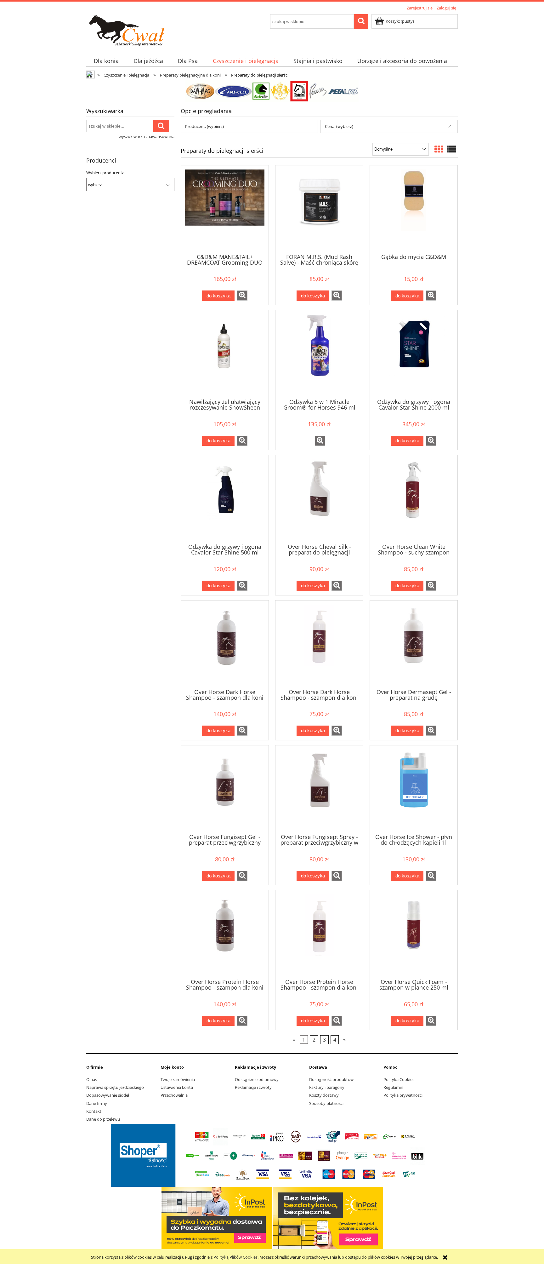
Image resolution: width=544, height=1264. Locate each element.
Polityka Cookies (398, 1079)
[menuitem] (106, 60)
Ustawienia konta (177, 1087)
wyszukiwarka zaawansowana (146, 136)
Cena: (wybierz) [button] (339, 126)
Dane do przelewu (103, 1119)
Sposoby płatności (326, 1103)
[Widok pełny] (451, 149)
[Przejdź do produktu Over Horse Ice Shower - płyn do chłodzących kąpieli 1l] (413, 789)
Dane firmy (96, 1103)
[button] (242, 295)
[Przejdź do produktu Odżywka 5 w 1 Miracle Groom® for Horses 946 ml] (319, 353)
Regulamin (393, 1087)
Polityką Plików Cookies (235, 1257)
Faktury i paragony (326, 1087)
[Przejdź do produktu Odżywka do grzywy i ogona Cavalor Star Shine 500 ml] (224, 498)
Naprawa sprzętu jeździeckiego (115, 1087)
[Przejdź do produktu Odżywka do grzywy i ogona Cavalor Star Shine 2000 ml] (413, 353)
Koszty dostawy (324, 1095)
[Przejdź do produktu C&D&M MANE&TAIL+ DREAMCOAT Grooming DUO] (224, 208)
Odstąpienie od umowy (257, 1079)
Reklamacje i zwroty (253, 1087)
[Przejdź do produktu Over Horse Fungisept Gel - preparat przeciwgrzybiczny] (224, 789)
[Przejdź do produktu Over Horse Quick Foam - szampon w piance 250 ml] (413, 933)
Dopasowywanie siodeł (107, 1095)
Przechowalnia (174, 1095)
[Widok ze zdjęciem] (438, 149)
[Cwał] (272, 91)
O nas (91, 1079)
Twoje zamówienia (178, 1079)
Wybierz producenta (105, 172)
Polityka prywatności (402, 1095)
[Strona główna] (139, 30)
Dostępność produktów (331, 1079)
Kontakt (93, 1111)
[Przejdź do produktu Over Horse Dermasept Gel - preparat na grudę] (413, 644)
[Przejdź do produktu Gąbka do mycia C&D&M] (413, 208)
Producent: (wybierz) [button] (204, 126)
